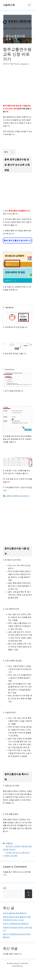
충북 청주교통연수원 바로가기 (17, 240)
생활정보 (9, 843)
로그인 (22, 872)
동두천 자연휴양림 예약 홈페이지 (16, 924)
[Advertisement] (17, 86)
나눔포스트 (9, 4)
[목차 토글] (11, 152)
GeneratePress (17, 966)
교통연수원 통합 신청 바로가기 (18, 496)
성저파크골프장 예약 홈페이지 (15, 913)
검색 (4, 888)
